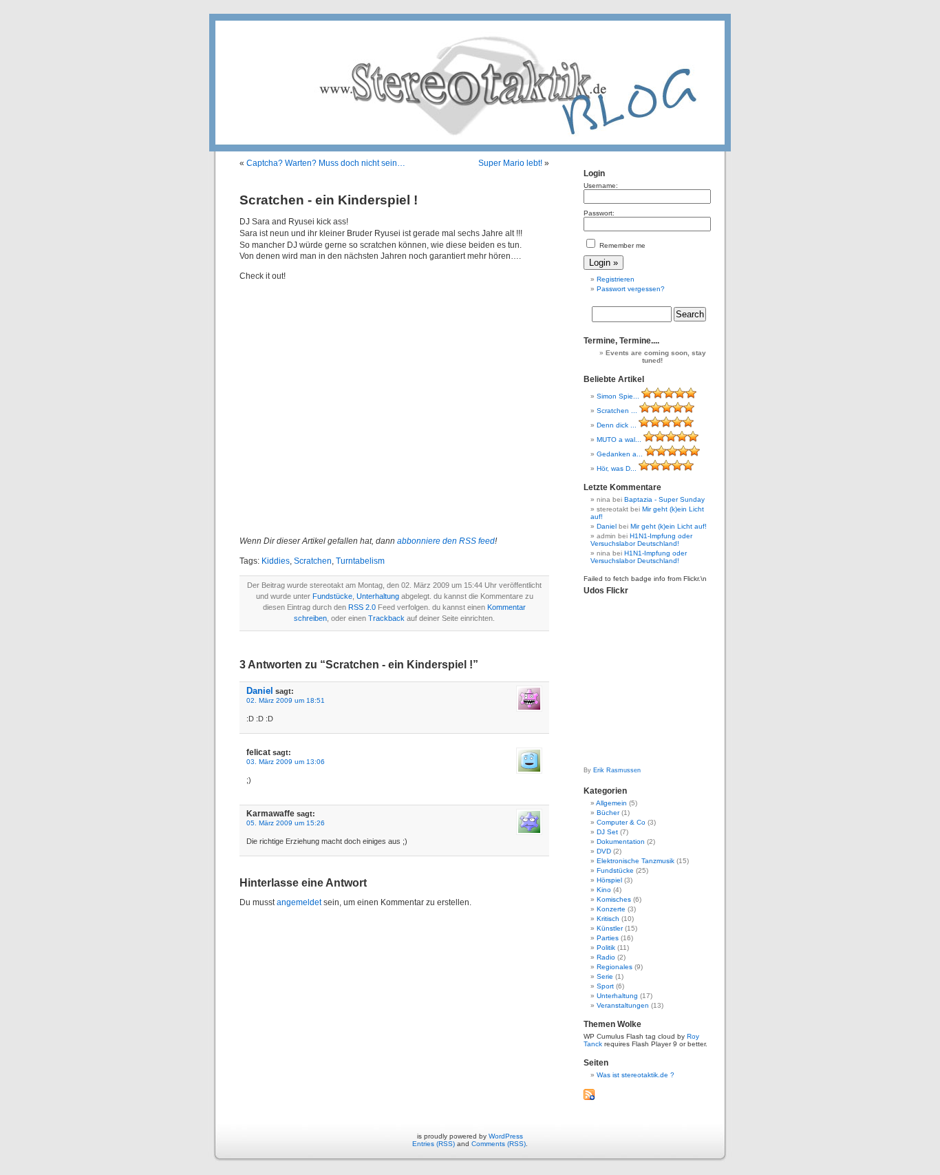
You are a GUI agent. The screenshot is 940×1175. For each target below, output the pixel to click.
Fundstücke (332, 596)
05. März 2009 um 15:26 (285, 823)
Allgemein (611, 803)
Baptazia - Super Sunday (664, 499)
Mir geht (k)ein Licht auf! (668, 526)
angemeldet (299, 902)
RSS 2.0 (362, 607)
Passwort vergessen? (631, 289)
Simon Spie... (618, 396)
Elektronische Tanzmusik (635, 861)
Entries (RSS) (433, 1143)
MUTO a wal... (619, 439)
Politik (606, 947)
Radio (606, 957)
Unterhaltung (377, 596)
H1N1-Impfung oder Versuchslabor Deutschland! (641, 539)
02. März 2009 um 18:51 (285, 700)
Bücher (608, 812)
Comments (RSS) (498, 1143)
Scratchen (313, 561)
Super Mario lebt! (510, 163)
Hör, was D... (617, 468)
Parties (608, 938)
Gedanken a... (620, 454)
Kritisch (608, 918)
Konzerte (611, 909)
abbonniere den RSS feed (446, 541)
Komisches (614, 899)
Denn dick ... (617, 425)
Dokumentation (621, 841)
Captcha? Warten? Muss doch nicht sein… (325, 163)
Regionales (614, 967)
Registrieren (615, 279)
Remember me (621, 245)
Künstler (610, 928)
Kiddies (275, 561)
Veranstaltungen (623, 1005)
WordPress (506, 1136)
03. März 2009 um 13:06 (285, 761)
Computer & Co (621, 822)
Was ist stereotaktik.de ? (635, 1075)
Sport (605, 986)
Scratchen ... (617, 410)
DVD (604, 851)
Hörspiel (609, 880)
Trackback (386, 618)
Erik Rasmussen (617, 770)
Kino (604, 889)
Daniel (259, 691)
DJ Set (607, 832)
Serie (605, 976)
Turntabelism (360, 561)
